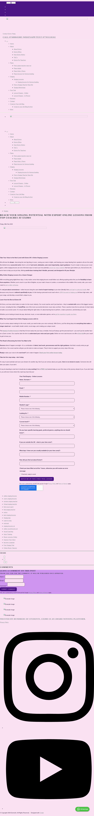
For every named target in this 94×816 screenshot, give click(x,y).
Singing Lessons (19, 79)
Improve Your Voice (9, 540)
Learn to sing (7, 520)
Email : (21, 388)
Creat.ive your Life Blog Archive (23, 107)
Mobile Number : (25, 396)
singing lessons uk (9, 526)
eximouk (6, 523)
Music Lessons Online (10, 537)
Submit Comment (8, 589)
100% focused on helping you (69, 292)
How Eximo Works (19, 54)
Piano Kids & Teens (19, 71)
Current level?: (24, 421)
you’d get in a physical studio (77, 289)
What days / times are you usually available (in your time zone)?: (39, 450)
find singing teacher (9, 509)
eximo (5, 512)
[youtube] (49, 808)
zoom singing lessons (10, 498)
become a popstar (9, 542)
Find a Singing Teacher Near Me (23, 85)
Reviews (12, 98)
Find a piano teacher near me (22, 65)
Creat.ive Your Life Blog (17, 104)
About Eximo (17, 49)
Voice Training (8, 534)
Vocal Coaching (8, 531)
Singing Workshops (19, 87)
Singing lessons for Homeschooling (28, 82)
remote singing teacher (10, 501)
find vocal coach (8, 507)
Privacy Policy (52, 483)
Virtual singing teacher (10, 504)
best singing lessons (10, 515)
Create (42, 813)
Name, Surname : (25, 379)
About (12, 46)
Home (12, 44)
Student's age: (24, 405)
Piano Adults (17, 68)
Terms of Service (63, 483)
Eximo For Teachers (20, 60)
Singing (12, 76)
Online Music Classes (10, 548)
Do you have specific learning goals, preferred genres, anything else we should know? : (44, 431)
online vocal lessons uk (11, 529)
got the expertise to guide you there (65, 314)
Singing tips (7, 518)
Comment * (3, 586)
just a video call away (11, 285)
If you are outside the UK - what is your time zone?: (35, 442)
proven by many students (57, 267)
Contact (12, 101)
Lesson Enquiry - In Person (22, 96)
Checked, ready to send (28, 474)
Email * (2, 580)
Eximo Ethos (17, 52)
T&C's (16, 57)
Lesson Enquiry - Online (21, 93)
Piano (11, 63)
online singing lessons (10, 496)
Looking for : (23, 413)
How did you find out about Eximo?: (31, 460)
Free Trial (13, 90)
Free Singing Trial (9, 545)
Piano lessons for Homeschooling (24, 74)
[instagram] (49, 728)
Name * (2, 577)
